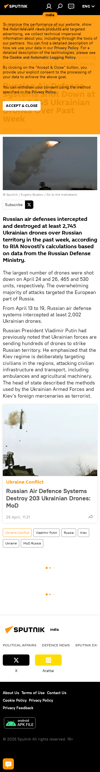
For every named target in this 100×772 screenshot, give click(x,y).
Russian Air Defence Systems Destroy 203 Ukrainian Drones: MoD (48, 498)
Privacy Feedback (18, 707)
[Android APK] (20, 723)
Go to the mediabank (61, 194)
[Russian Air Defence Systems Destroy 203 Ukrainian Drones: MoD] (50, 440)
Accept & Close (22, 106)
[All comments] (8, 763)
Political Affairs (19, 644)
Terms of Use (33, 692)
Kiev (83, 532)
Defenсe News (56, 644)
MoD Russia (32, 543)
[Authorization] (48, 6)
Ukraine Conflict (25, 482)
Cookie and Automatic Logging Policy (43, 57)
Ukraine (11, 543)
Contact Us (56, 692)
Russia (69, 532)
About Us (11, 692)
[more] (90, 516)
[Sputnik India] (17, 8)
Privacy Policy (66, 47)
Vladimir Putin (46, 532)
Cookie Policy (15, 700)
